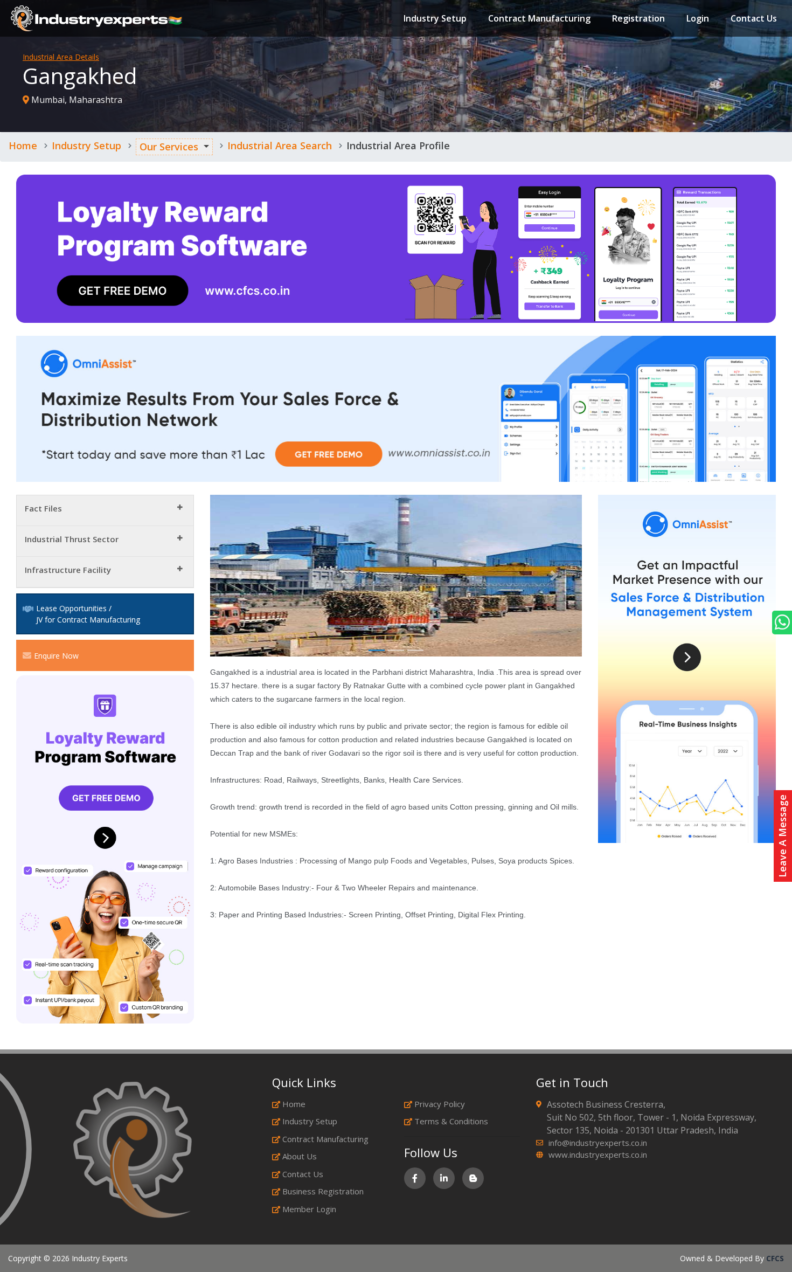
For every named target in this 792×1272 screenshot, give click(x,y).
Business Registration (323, 1191)
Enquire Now (56, 656)
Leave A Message (782, 835)
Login (697, 18)
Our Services (169, 146)
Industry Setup (435, 18)
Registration (638, 18)
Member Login (309, 1209)
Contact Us (754, 18)
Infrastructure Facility (68, 569)
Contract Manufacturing (539, 18)
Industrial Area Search (279, 145)
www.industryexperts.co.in (597, 1154)
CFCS (775, 1258)
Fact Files (43, 508)
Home (23, 145)
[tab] (105, 510)
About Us (299, 1156)
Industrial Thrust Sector (72, 539)
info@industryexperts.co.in (597, 1142)
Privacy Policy (439, 1103)
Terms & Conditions (451, 1121)
